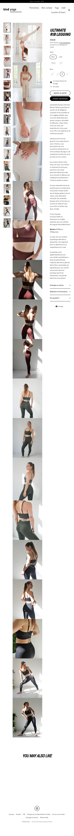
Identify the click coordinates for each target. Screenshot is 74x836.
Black (53, 57)
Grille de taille (44, 817)
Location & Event (58, 12)
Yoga (57, 8)
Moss (61, 63)
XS (52, 74)
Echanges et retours (32, 817)
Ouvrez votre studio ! (58, 814)
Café (63, 8)
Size (51, 69)
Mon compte (47, 8)
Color (52, 52)
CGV (24, 814)
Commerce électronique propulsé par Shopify (42, 821)
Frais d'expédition (64, 42)
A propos (11, 814)
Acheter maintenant (60, 99)
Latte (60, 57)
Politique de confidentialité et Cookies (39, 814)
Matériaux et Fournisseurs (58, 292)
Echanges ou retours (57, 285)
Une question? (54, 298)
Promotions (34, 8)
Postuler (18, 814)
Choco (53, 63)
